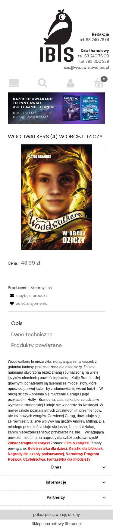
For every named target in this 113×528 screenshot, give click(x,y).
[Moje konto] (71, 83)
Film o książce (76, 443)
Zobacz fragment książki (29, 443)
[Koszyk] (99, 82)
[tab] (56, 323)
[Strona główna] (56, 33)
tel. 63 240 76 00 (93, 56)
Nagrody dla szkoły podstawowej (36, 454)
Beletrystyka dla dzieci (47, 448)
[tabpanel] (56, 410)
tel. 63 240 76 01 (94, 39)
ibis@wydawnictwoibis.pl (86, 67)
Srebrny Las (41, 287)
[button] (14, 83)
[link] (56, 108)
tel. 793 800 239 (94, 61)
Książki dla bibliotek (86, 448)
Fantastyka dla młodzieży (68, 459)
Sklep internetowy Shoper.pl (57, 523)
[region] (56, 108)
